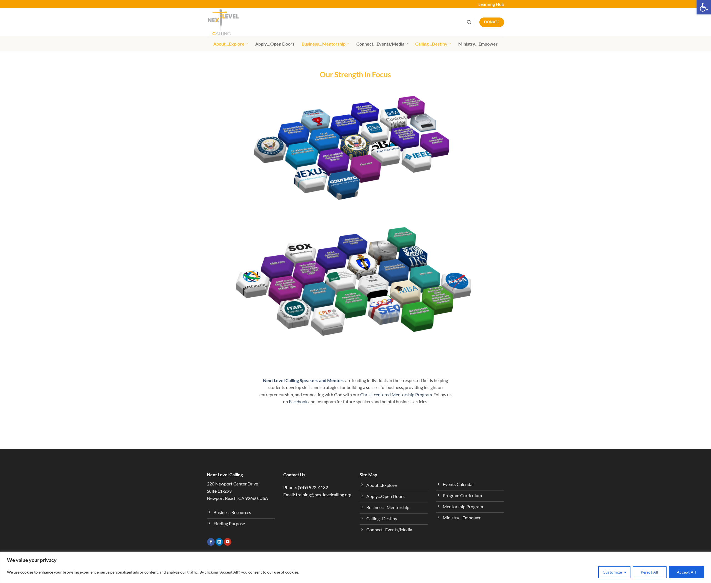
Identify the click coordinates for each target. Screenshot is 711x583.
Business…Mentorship (324, 43)
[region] (355, 567)
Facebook (298, 401)
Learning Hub (491, 4)
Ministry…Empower (478, 43)
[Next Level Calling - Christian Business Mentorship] (234, 22)
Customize (612, 572)
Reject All (650, 572)
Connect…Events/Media (380, 43)
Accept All (686, 572)
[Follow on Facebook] (211, 542)
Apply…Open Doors (274, 43)
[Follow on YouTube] (227, 542)
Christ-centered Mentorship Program (396, 394)
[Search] (469, 22)
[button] (704, 7)
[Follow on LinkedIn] (219, 542)
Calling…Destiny (431, 43)
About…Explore (228, 43)
